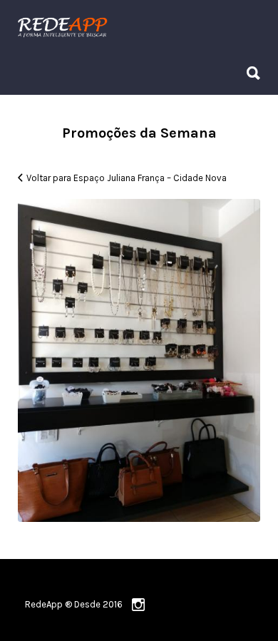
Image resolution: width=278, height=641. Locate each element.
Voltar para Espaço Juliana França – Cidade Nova (126, 178)
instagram (138, 604)
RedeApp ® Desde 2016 (74, 604)
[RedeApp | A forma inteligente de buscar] (135, 27)
